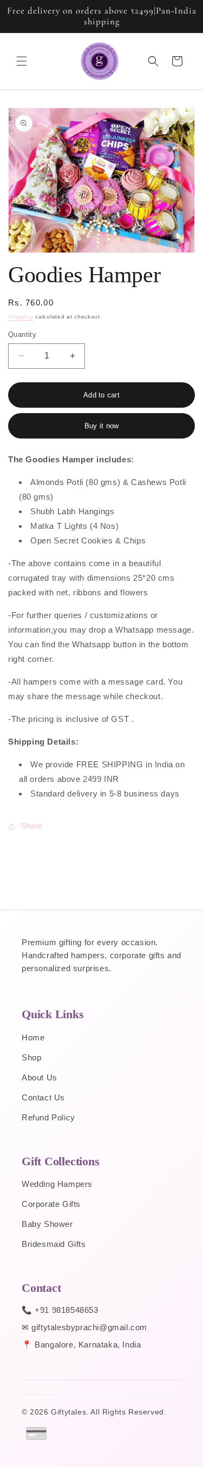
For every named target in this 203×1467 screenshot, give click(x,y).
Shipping (21, 317)
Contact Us (43, 1097)
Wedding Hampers (57, 1184)
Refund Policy (48, 1117)
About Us (39, 1077)
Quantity (22, 334)
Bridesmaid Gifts (54, 1244)
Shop (31, 1057)
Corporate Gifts (51, 1204)
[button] (22, 61)
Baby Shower (47, 1224)
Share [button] (32, 825)
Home (33, 1037)
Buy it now (101, 426)
